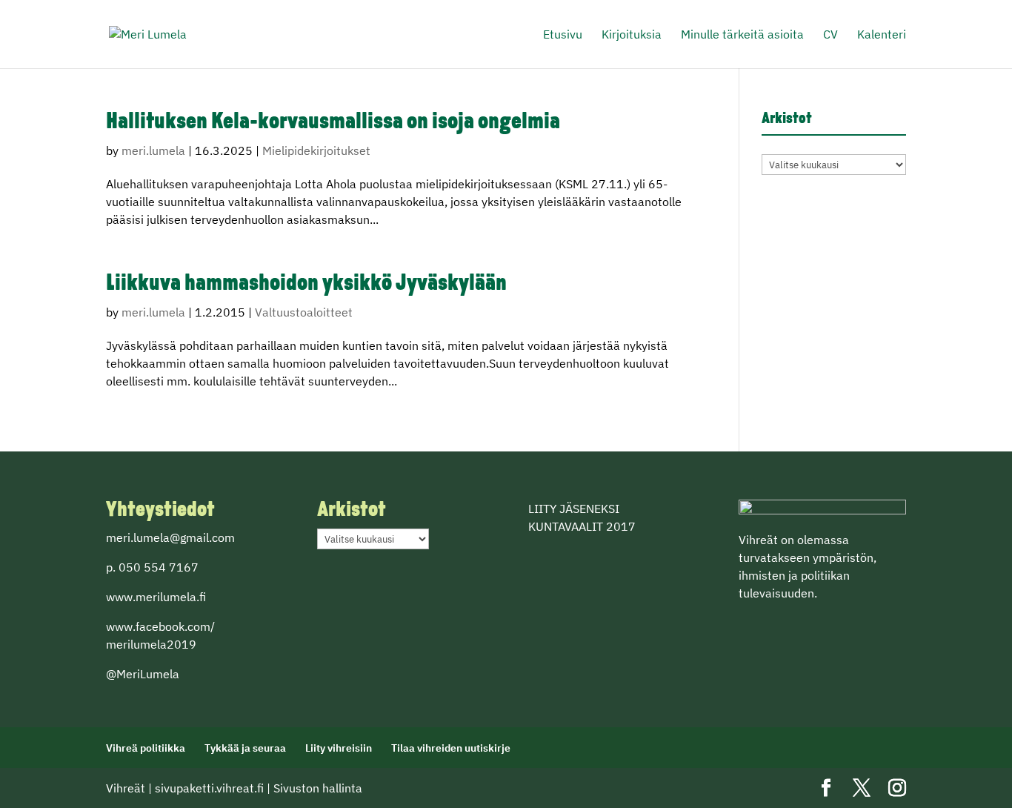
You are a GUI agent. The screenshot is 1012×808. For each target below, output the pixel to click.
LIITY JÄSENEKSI (573, 508)
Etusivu (562, 35)
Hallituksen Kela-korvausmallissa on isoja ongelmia (333, 122)
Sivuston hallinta (317, 788)
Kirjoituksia (632, 35)
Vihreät (125, 788)
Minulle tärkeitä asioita (742, 35)
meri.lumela (153, 150)
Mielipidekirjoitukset (316, 150)
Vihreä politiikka (145, 748)
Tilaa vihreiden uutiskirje (450, 748)
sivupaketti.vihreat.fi (209, 788)
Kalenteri (881, 35)
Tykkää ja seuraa (245, 748)
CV (830, 35)
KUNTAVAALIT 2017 (582, 526)
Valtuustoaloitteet (304, 312)
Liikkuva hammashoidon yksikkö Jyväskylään (306, 284)
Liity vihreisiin (338, 748)
